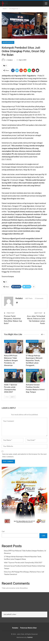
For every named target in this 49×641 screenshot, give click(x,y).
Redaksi (15, 628)
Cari (3, 531)
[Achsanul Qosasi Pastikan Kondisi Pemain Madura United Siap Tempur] (35, 375)
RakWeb (29, 637)
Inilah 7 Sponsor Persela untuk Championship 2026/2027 (23, 562)
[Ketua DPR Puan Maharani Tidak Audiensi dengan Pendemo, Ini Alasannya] (13, 346)
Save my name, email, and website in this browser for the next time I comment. (24, 455)
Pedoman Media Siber (28, 628)
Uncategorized (8, 42)
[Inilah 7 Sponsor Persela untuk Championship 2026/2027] (13, 375)
